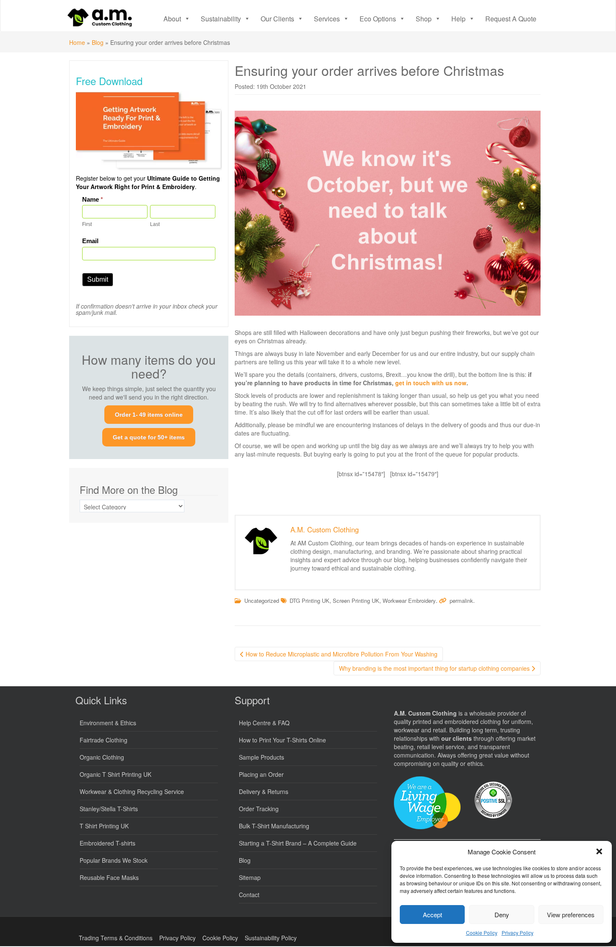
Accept (432, 914)
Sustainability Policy (271, 938)
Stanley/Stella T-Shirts (109, 808)
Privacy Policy (517, 932)
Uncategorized (261, 601)
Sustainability (221, 18)
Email (90, 240)
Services (327, 18)
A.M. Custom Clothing (324, 529)
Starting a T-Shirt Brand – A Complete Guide (298, 843)
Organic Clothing (102, 757)
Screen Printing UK (356, 601)
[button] (599, 851)
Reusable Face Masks (109, 877)
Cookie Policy (481, 932)
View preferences (571, 914)
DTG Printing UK (309, 601)
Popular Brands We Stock (114, 860)
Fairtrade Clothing (103, 740)
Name (92, 199)
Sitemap (250, 877)
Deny (501, 914)
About (172, 18)
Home (77, 42)
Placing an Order (261, 774)
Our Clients (277, 18)
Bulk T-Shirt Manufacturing (274, 826)
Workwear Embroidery (409, 601)
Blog (98, 42)
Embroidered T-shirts (107, 843)
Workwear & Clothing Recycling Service (132, 791)
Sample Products (261, 757)
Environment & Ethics (108, 723)
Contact (249, 894)
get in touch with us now (430, 383)
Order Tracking (259, 808)
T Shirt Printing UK (104, 826)
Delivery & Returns (263, 791)
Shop (424, 18)
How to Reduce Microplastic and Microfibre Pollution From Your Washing (340, 654)
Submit (97, 279)
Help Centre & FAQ (264, 723)
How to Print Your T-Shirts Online (282, 740)
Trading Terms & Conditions (116, 938)
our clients (456, 738)
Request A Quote (510, 18)
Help (458, 18)
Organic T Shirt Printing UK (115, 774)
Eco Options (378, 18)
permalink (461, 601)
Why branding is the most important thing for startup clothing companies (435, 668)
